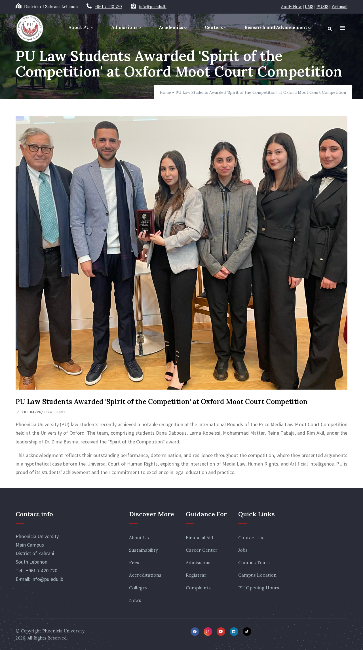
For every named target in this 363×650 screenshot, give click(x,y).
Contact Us (250, 537)
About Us (139, 537)
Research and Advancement (275, 27)
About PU (79, 27)
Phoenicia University (63, 631)
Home (165, 92)
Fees (134, 562)
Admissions (124, 27)
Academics (171, 27)
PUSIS (322, 6)
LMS (309, 6)
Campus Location (257, 575)
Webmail (339, 6)
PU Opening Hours (258, 587)
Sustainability (143, 550)
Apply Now (291, 6)
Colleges (138, 587)
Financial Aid (199, 537)
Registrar (196, 575)
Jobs (243, 550)
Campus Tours (254, 562)
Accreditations (145, 575)
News (135, 600)
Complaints (198, 587)
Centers (214, 27)
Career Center (202, 550)
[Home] (30, 28)
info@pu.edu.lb (152, 6)
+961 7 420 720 (108, 6)
